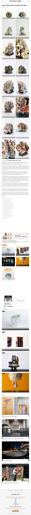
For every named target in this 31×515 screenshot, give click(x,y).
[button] (11, 252)
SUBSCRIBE (10, 263)
